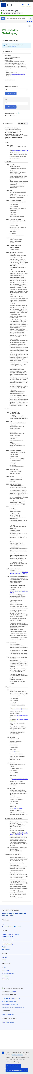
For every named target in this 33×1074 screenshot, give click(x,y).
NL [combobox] (6, 89)
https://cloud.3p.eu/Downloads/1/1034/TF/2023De (19, 833)
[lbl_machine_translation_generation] (18, 113)
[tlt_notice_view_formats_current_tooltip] (26, 123)
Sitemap (4, 960)
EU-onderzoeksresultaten (8, 973)
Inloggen (23, 6)
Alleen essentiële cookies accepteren (17, 1070)
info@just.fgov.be (18, 808)
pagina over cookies (17, 1054)
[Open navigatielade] (3, 27)
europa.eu (13, 991)
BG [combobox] (6, 103)
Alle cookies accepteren (13, 1066)
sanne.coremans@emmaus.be (17, 74)
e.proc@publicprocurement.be (20, 779)
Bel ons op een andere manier (9, 1001)
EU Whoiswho (5, 976)
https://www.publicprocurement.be (19, 591)
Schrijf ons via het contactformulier (10, 1004)
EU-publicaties (5, 978)
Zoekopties (29, 21)
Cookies (4, 946)
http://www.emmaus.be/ (19, 716)
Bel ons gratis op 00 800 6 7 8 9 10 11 (11, 998)
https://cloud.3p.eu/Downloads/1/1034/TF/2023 (19, 572)
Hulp (3, 924)
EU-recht (4, 967)
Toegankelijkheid (6, 949)
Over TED (4, 957)
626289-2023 (12, 46)
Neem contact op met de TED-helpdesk (11, 926)
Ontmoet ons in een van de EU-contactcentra (13, 1007)
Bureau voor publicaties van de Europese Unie (14, 913)
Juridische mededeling (7, 944)
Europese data (5, 970)
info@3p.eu (16, 751)
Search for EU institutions (8, 1014)
